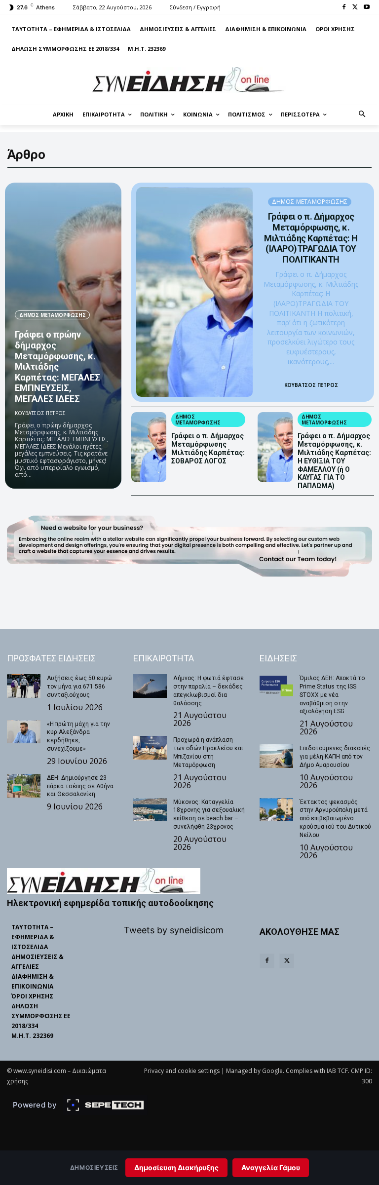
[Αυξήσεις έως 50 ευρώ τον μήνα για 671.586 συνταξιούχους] (23, 686)
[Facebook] (344, 7)
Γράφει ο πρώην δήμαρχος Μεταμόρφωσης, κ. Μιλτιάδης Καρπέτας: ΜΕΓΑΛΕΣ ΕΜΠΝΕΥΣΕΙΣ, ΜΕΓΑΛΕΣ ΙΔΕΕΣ (57, 366)
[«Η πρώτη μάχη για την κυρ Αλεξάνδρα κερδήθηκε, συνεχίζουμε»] (23, 732)
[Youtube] (366, 7)
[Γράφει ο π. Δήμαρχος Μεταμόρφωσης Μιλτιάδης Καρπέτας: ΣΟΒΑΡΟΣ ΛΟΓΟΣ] (148, 447)
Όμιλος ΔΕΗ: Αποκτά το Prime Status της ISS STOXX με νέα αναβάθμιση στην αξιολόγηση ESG (332, 695)
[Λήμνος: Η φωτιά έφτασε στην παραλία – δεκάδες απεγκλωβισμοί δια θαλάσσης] (150, 686)
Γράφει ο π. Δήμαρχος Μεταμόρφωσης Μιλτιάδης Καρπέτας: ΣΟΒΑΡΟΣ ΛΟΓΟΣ (208, 448)
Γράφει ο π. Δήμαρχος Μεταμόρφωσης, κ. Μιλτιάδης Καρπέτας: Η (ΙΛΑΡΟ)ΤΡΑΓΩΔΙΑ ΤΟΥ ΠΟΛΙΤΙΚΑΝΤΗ (311, 237)
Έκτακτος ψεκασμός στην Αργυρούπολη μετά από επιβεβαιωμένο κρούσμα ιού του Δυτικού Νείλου (335, 819)
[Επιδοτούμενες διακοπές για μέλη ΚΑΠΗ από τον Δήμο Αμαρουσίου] (276, 756)
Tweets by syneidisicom (174, 930)
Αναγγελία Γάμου (270, 1167)
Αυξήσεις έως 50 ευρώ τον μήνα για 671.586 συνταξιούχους (79, 686)
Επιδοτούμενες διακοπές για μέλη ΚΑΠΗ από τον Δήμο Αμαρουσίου (335, 756)
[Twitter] (355, 7)
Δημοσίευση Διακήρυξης (176, 1167)
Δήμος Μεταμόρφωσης (52, 314)
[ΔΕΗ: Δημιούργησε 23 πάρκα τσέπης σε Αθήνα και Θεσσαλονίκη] (23, 786)
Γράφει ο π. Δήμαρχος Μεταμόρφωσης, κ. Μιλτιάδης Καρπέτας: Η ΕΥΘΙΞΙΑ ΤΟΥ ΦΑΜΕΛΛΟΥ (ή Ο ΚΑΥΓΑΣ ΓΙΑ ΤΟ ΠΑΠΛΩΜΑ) (334, 461)
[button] (362, 115)
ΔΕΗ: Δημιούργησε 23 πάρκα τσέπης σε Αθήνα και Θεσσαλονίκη (80, 786)
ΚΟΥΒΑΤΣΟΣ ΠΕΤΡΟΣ (40, 413)
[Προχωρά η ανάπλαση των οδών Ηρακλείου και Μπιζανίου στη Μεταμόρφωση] (150, 748)
